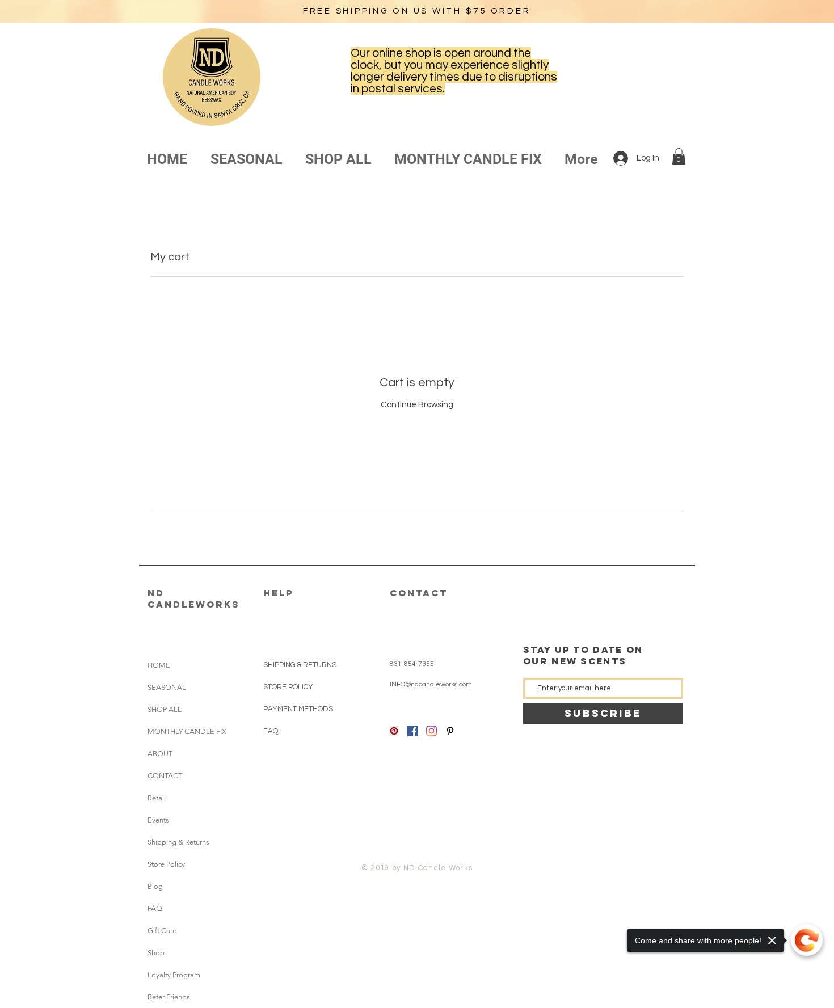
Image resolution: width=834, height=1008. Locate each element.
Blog (155, 886)
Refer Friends (169, 997)
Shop (156, 952)
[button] (679, 156)
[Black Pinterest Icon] (450, 731)
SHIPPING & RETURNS (299, 665)
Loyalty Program (174, 975)
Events (158, 820)
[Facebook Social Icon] (412, 731)
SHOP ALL (165, 709)
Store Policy (166, 864)
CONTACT (165, 775)
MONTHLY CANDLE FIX (179, 731)
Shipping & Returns (178, 842)
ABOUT (160, 753)
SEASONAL (167, 687)
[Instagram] (431, 731)
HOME (159, 665)
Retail (157, 798)
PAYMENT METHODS (298, 709)
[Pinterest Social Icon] (394, 731)
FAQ (155, 908)
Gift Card (162, 930)
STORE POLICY (289, 687)
